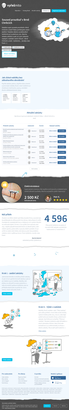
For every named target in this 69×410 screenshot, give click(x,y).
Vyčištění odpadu (5, 394)
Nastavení (55, 405)
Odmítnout (64, 405)
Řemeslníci (41, 392)
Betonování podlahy (25, 388)
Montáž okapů (45, 389)
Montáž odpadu (39, 389)
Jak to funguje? (5, 381)
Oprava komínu (10, 391)
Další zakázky (34, 168)
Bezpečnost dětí (25, 394)
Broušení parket (32, 388)
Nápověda (17, 10)
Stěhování (52, 392)
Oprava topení (4, 392)
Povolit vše (47, 405)
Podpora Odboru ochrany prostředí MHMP (40, 383)
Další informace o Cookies (10, 408)
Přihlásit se (46, 10)
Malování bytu (11, 389)
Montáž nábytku (32, 389)
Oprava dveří (4, 391)
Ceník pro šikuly (21, 383)
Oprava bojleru (58, 389)
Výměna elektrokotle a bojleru (10, 161)
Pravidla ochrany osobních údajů (41, 381)
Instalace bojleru (46, 388)
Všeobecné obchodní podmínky (41, 379)
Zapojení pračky (18, 394)
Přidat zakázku (7, 293)
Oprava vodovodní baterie (13, 392)
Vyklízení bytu (11, 394)
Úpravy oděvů (57, 392)
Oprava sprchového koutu (49, 391)
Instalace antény (39, 388)
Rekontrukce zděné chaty (9, 156)
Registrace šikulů (22, 377)
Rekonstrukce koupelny (34, 392)
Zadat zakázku (5, 377)
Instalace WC (59, 388)
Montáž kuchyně (25, 389)
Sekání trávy (46, 392)
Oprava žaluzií (26, 392)
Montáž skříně (52, 389)
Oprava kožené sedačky (18, 391)
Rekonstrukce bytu (7, 151)
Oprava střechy (57, 391)
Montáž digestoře (18, 389)
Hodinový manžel (17, 388)
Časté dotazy (5, 383)
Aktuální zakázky (36, 10)
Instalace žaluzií (5, 389)
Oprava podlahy (34, 391)
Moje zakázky (5, 379)
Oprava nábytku (27, 391)
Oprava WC (21, 392)
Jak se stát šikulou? (22, 381)
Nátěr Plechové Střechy (8, 141)
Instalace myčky (53, 388)
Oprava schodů (40, 391)
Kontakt (36, 377)
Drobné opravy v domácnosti (7, 388)
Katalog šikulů (26, 10)
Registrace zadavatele (59, 10)
